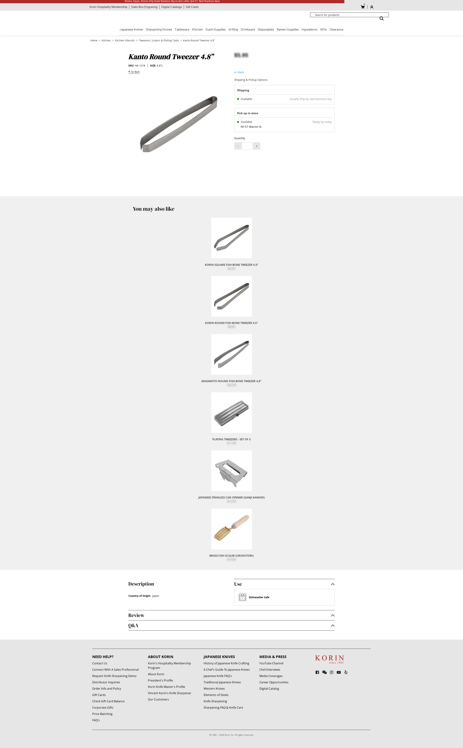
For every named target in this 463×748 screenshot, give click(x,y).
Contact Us (99, 663)
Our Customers (158, 699)
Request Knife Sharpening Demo (114, 676)
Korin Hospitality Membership (108, 6)
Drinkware (248, 29)
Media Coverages (271, 676)
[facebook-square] (317, 672)
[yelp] (346, 672)
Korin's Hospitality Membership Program (169, 665)
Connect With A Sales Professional (115, 670)
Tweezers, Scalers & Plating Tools (159, 40)
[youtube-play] (339, 672)
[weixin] (324, 672)
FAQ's (96, 720)
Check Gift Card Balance (108, 701)
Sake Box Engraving (144, 6)
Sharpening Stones (159, 29)
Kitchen (197, 29)
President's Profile (160, 680)
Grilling (233, 29)
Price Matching (102, 714)
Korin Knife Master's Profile (166, 687)
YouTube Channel (271, 663)
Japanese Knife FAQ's (218, 676)
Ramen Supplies (288, 29)
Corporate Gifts (102, 708)
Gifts (323, 29)
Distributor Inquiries (106, 682)
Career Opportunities (273, 682)
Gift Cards (192, 6)
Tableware (182, 29)
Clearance (336, 29)
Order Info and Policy (106, 689)
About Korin (156, 674)
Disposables (266, 29)
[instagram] (331, 672)
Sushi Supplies (216, 29)
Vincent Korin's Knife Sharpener (169, 693)
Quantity (239, 138)
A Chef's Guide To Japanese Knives (227, 670)
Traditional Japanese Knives (222, 682)
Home (94, 40)
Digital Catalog (269, 689)
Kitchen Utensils (124, 40)
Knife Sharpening (215, 701)
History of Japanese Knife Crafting (226, 663)
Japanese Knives (131, 29)
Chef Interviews (269, 670)
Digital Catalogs (171, 6)
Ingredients (309, 29)
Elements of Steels (216, 695)
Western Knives (214, 689)
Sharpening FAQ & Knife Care (223, 708)
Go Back (135, 72)
